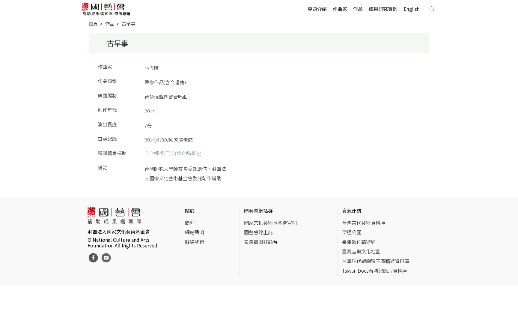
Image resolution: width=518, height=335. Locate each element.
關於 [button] (190, 210)
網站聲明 (194, 232)
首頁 (93, 23)
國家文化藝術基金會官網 (270, 222)
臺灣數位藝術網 (359, 241)
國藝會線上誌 (258, 232)
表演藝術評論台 (261, 241)
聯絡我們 (194, 241)
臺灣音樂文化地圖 (361, 251)
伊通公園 (351, 232)
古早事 (128, 23)
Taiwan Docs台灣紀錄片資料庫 (374, 270)
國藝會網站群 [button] (258, 210)
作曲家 (340, 8)
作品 (358, 8)
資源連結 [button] (351, 210)
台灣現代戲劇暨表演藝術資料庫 (375, 261)
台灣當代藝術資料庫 (363, 222)
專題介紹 (317, 8)
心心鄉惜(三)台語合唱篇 (170, 153)
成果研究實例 (383, 8)
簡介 (190, 222)
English (411, 8)
